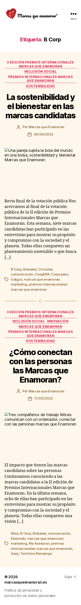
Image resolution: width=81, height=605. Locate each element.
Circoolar (45, 269)
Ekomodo (18, 538)
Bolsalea (30, 269)
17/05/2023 (43, 398)
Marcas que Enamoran (46, 127)
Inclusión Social (40, 71)
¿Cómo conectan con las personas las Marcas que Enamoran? (40, 366)
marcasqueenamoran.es (25, 582)
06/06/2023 (43, 134)
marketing (19, 284)
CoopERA (42, 274)
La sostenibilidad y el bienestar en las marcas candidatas (40, 106)
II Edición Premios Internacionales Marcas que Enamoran (40, 64)
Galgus (16, 279)
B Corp (16, 269)
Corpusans (59, 274)
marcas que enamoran (42, 279)
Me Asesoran (39, 543)
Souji (15, 553)
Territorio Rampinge (36, 553)
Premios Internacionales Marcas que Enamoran (40, 79)
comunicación (22, 274)
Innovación (57, 321)
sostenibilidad (40, 86)
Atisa (15, 533)
